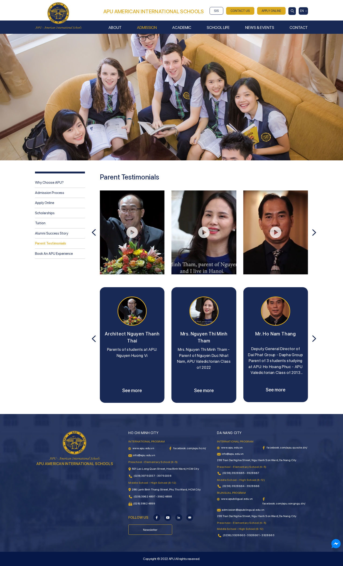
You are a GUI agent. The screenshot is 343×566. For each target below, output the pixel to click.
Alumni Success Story (51, 233)
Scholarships (45, 213)
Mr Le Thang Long (275, 334)
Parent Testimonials (50, 243)
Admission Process (49, 193)
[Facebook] (156, 517)
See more (132, 390)
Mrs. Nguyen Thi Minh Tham (132, 337)
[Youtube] (167, 517)
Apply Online (44, 203)
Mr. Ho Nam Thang (204, 334)
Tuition (40, 223)
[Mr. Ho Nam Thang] (203, 311)
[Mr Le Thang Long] (275, 311)
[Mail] (189, 517)
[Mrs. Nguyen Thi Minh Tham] (132, 311)
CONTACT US (240, 11)
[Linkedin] (178, 517)
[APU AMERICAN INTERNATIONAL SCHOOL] (58, 15)
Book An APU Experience (54, 254)
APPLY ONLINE (271, 11)
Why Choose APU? (49, 182)
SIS (216, 11)
